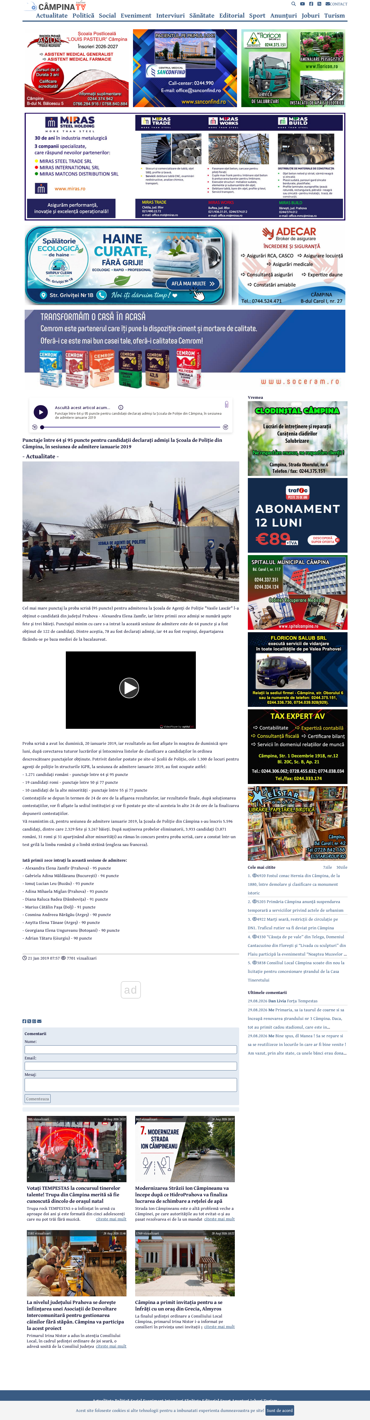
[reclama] (77, 105)
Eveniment (136, 15)
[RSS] (319, 4)
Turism (334, 15)
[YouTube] (302, 4)
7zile (327, 867)
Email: (30, 1058)
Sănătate (202, 15)
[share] (24, 1021)
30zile (342, 867)
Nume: (31, 1041)
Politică (83, 15)
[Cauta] (293, 4)
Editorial (232, 15)
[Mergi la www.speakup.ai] (226, 404)
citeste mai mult (111, 1218)
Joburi (311, 15)
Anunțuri (283, 15)
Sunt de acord (280, 1410)
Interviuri (170, 15)
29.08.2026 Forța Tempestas (282, 1000)
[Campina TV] (185, 5)
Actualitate (52, 15)
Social (107, 15)
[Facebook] (311, 4)
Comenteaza (37, 1098)
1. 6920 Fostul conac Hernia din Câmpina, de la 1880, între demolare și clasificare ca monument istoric (294, 884)
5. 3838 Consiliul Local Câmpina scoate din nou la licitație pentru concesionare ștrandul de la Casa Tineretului (296, 971)
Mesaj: (30, 1074)
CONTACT (339, 4)
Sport (257, 15)
